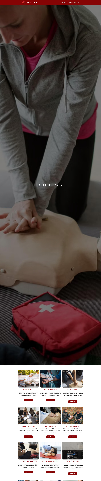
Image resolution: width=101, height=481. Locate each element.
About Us (71, 2)
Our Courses (64, 2)
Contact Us (76, 2)
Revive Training (32, 2)
